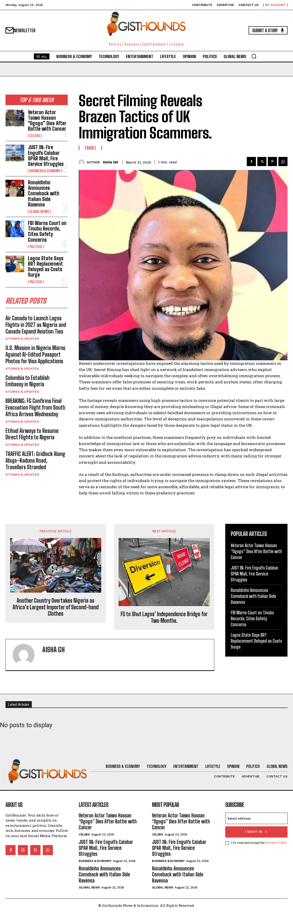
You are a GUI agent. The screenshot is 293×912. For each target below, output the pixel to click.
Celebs (35, 136)
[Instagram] (23, 850)
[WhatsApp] (283, 161)
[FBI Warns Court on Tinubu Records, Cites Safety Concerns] (14, 228)
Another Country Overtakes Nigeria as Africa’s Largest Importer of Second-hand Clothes (56, 607)
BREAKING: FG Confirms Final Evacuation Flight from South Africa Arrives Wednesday (35, 407)
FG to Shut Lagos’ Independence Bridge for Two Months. (164, 617)
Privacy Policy (276, 842)
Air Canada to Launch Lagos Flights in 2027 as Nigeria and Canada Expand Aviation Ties (35, 325)
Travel (90, 148)
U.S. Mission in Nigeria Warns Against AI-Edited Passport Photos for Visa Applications (35, 354)
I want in (253, 831)
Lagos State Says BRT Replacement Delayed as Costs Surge (45, 266)
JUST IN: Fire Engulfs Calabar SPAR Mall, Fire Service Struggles (46, 155)
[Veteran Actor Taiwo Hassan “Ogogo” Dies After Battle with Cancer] (14, 118)
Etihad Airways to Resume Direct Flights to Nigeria (32, 434)
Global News (39, 211)
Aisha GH (110, 162)
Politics (36, 247)
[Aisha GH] (83, 162)
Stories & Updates (22, 338)
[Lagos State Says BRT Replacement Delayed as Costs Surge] (14, 264)
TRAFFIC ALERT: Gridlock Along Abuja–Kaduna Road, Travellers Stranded (35, 460)
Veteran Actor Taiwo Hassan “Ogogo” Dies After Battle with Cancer (47, 120)
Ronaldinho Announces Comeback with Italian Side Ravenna (43, 193)
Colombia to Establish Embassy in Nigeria (27, 381)
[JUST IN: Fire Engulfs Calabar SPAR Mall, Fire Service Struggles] (14, 153)
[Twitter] (261, 161)
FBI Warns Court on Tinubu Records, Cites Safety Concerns (47, 231)
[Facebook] (251, 161)
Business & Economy (45, 171)
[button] (253, 56)
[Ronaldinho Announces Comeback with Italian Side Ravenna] (14, 188)
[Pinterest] (272, 161)
